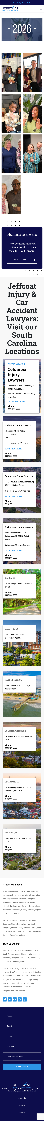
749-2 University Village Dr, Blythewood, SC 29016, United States (17, 536)
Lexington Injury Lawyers (18, 425)
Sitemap (22, 1105)
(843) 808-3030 (11, 799)
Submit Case (22, 1067)
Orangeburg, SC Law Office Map (17, 491)
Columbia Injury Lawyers (17, 375)
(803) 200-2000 (23, 2)
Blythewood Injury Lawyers (19, 527)
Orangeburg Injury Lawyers (19, 476)
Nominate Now (19, 260)
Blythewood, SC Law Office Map (17, 545)
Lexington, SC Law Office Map (16, 443)
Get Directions (16, 401)
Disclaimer (22, 1112)
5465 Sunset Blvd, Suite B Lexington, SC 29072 (15, 434)
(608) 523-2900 (11, 748)
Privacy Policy (22, 1098)
